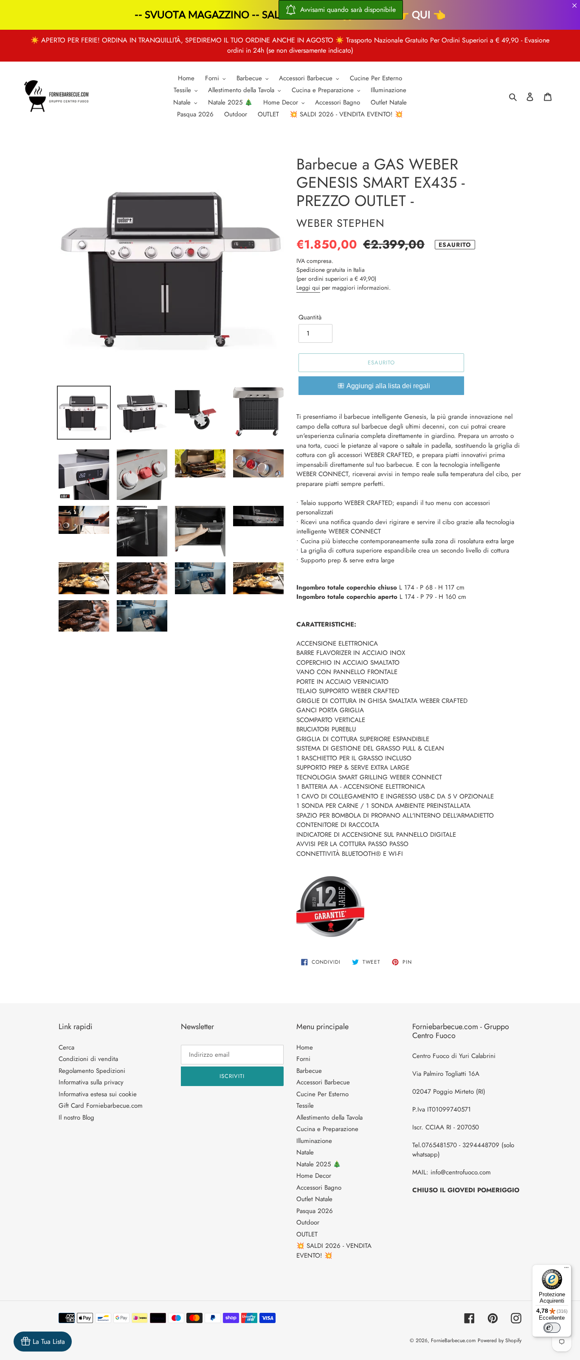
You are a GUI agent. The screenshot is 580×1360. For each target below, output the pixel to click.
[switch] (551, 1328)
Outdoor (307, 1222)
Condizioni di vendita (88, 1059)
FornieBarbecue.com (453, 1340)
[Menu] (566, 1269)
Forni (303, 1059)
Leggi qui (308, 287)
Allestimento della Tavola (329, 1117)
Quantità (309, 317)
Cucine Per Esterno (322, 1094)
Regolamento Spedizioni (92, 1070)
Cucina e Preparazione (327, 1129)
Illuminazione (314, 1141)
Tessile (305, 1105)
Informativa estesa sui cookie (98, 1094)
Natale (305, 1152)
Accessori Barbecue (323, 1082)
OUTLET (307, 1234)
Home (304, 1047)
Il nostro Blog (76, 1117)
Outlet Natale (314, 1199)
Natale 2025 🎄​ (318, 1164)
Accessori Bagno (318, 1187)
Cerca (66, 1047)
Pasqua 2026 (314, 1211)
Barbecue (309, 1070)
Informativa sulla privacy (91, 1082)
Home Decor (313, 1175)
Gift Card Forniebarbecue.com (101, 1105)
